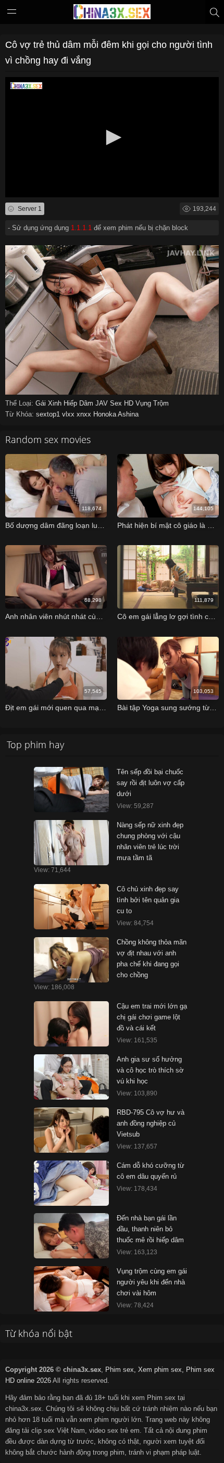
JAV (102, 403)
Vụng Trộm (152, 403)
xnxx (85, 414)
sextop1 (49, 414)
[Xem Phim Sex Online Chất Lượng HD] (112, 14)
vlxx (69, 414)
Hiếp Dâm (79, 403)
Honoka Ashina (116, 414)
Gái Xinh (49, 403)
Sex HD (122, 403)
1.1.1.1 (81, 228)
